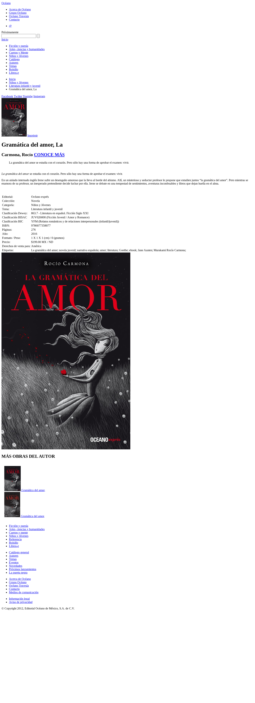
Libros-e (14, 72)
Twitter (18, 96)
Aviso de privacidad (20, 602)
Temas (13, 66)
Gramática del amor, (33, 490)
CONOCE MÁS (49, 154)
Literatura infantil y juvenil (24, 85)
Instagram (39, 96)
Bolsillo (13, 69)
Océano (6, 3)
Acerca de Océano (20, 9)
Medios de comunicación (23, 592)
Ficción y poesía (18, 45)
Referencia (15, 539)
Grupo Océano (18, 12)
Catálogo (14, 59)
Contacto (14, 19)
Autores (13, 62)
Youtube (28, 96)
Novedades (15, 565)
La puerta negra (18, 572)
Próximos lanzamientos (22, 569)
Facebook (7, 96)
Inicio (4, 39)
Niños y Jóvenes (18, 56)
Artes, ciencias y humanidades (27, 49)
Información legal (19, 598)
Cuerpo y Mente (18, 52)
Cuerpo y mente (18, 532)
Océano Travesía (19, 16)
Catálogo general (19, 552)
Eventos (13, 562)
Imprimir (32, 135)
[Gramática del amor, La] (12, 490)
